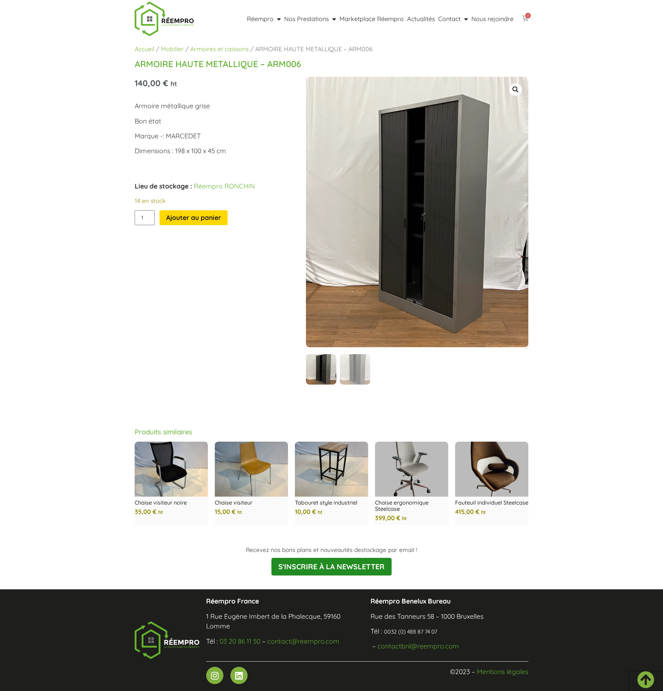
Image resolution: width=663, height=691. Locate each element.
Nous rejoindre (492, 19)
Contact (449, 19)
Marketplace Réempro (371, 19)
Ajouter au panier (193, 217)
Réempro (260, 19)
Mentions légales (502, 671)
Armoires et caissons (219, 49)
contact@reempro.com (303, 641)
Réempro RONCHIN (224, 186)
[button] (515, 89)
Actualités (421, 19)
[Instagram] (214, 675)
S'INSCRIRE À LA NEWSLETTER (331, 566)
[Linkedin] (239, 675)
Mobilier (172, 49)
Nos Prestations (306, 19)
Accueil (144, 49)
